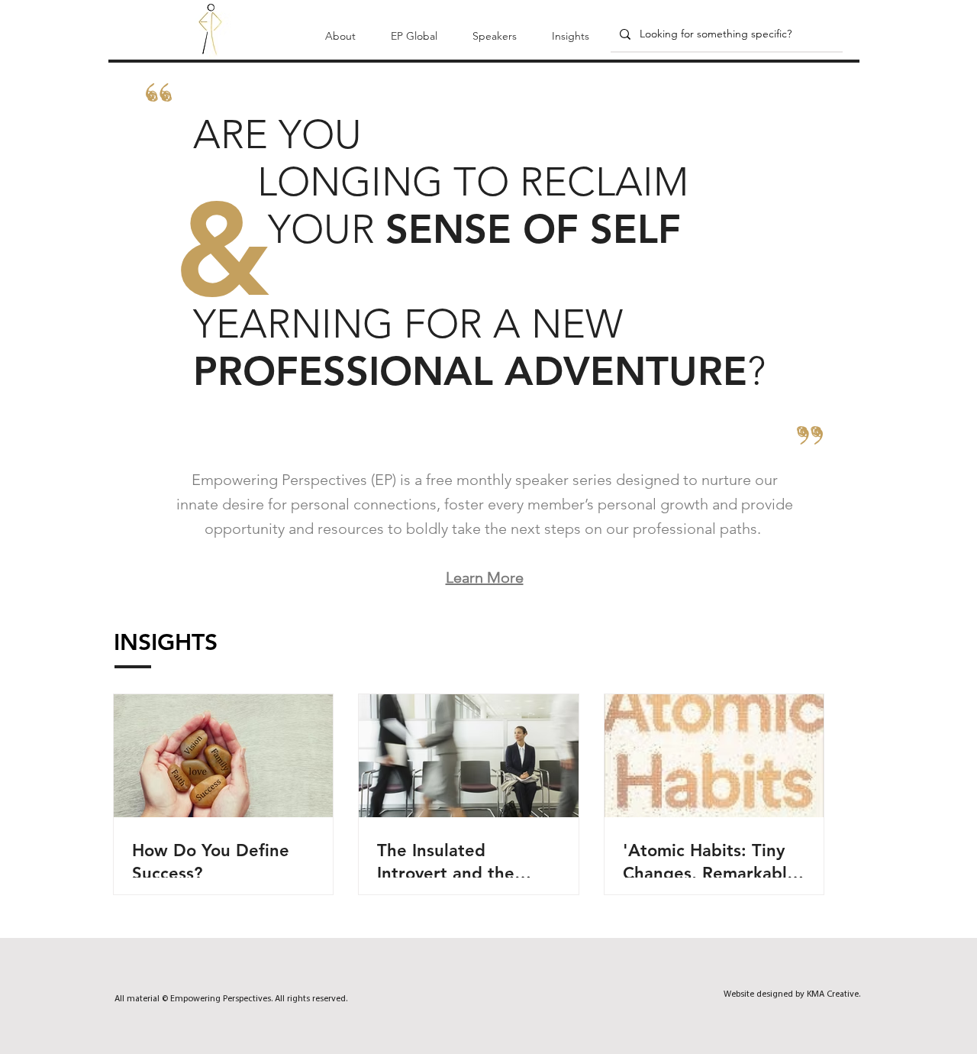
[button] (340, 29)
